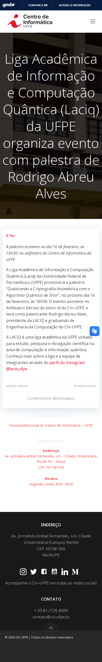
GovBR (8, 5)
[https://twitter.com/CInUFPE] (33, 571)
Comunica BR (38, 5)
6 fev (10, 235)
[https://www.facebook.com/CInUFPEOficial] (44, 571)
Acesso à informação (75, 5)
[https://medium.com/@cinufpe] (75, 571)
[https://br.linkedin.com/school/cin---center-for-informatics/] (64, 571)
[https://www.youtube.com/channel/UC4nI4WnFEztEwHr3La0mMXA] (54, 571)
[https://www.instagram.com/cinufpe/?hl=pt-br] (23, 571)
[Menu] (93, 21)
